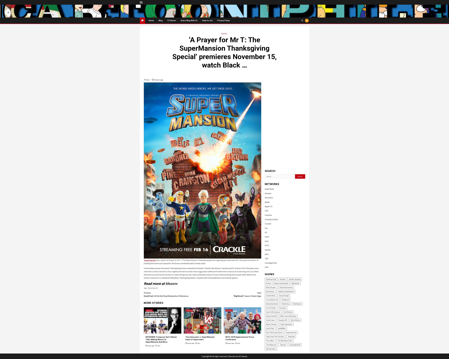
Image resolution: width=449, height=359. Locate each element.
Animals (282, 279)
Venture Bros (271, 349)
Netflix (267, 250)
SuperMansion (150, 260)
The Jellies (270, 341)
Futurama (282, 308)
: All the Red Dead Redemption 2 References (166, 294)
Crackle (224, 33)
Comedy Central (271, 219)
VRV (266, 267)
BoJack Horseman (286, 287)
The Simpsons (271, 345)
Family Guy (286, 304)
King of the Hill (271, 316)
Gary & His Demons (273, 312)
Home (151, 20)
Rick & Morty (295, 320)
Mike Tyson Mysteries (288, 316)
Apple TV (268, 206)
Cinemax (268, 215)
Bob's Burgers (271, 287)
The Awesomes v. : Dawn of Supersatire (200, 338)
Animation (269, 197)
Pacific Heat (270, 320)
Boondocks (270, 291)
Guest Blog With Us (189, 20)
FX (266, 232)
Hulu (267, 241)
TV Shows (171, 20)
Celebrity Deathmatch (286, 291)
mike (148, 80)
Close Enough (284, 296)
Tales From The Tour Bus (275, 336)
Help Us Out (207, 20)
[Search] (302, 20)
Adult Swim (269, 189)
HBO (267, 237)
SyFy (267, 254)
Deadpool (285, 300)
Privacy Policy (223, 20)
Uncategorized (271, 263)
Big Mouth (295, 283)
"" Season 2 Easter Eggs (247, 294)
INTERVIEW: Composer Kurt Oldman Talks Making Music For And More (161, 339)
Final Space (297, 304)
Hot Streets (288, 312)
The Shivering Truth (284, 341)
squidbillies (282, 328)
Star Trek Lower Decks (274, 332)
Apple (267, 202)
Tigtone (283, 345)
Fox (266, 228)
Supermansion (153, 288)
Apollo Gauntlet (295, 279)
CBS (266, 211)
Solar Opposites (286, 324)
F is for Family (271, 308)
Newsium (232, 356)
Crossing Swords (272, 300)
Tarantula (291, 336)
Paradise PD (282, 320)
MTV (267, 245)
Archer (268, 283)
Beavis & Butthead (281, 283)
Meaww (171, 284)
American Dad (271, 279)
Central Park (270, 296)
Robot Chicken (271, 324)
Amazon (268, 193)
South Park (270, 328)
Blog (161, 20)
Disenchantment (272, 304)
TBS (266, 258)
